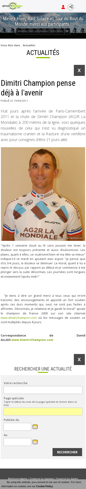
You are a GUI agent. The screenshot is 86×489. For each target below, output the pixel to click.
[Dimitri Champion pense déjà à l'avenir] (43, 194)
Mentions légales (17, 478)
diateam (49, 478)
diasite (74, 478)
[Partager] (71, 7)
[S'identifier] (63, 7)
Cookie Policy (44, 486)
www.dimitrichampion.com (19, 318)
